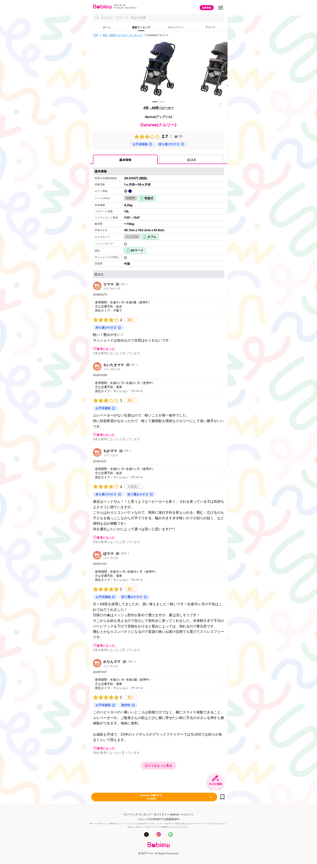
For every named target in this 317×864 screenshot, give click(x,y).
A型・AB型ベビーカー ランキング (122, 35)
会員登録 (206, 7)
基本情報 (125, 160)
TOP (95, 35)
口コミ (191, 160)
